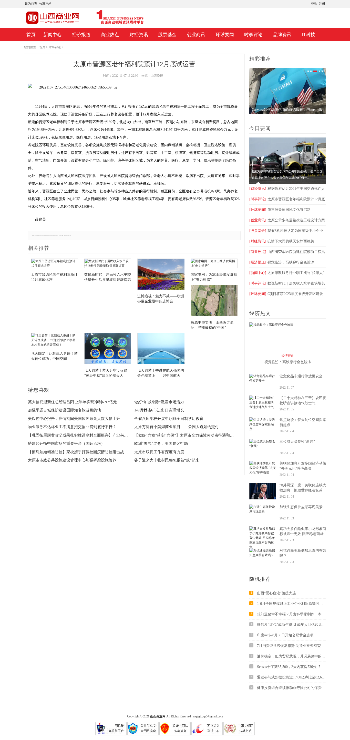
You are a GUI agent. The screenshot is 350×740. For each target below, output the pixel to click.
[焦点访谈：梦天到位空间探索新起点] (262, 429)
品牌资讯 (282, 34)
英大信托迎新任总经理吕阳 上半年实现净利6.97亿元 (72, 402)
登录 (314, 3)
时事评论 (253, 34)
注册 (322, 3)
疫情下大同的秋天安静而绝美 (281, 241)
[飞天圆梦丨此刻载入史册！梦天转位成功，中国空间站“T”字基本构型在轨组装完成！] (54, 341)
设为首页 (31, 3)
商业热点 (110, 34)
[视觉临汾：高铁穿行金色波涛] (271, 325)
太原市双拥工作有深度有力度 (159, 452)
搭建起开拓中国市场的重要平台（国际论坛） (66, 443)
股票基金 (167, 34)
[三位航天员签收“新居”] (262, 446)
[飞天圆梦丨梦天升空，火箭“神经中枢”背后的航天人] (107, 349)
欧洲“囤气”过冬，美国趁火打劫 (161, 443)
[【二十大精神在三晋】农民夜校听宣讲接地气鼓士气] (262, 407)
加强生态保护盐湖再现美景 (301, 507)
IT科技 (308, 34)
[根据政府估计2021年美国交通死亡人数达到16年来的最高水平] (287, 182)
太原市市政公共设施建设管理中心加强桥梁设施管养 (72, 460)
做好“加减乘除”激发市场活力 (159, 402)
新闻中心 (52, 34)
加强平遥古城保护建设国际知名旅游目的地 (64, 410)
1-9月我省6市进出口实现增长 (159, 410)
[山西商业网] (85, 24)
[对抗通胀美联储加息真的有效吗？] (262, 555)
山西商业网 (158, 716)
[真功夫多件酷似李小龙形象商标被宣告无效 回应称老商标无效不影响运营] (262, 547)
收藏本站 (45, 3)
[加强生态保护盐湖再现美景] (262, 511)
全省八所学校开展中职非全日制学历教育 (168, 419)
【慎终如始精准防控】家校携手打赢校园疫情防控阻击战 (76, 452)
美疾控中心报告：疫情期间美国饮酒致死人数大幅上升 (74, 419)
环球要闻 (224, 34)
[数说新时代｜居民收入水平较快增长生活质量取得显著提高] (107, 264)
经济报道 (81, 34)
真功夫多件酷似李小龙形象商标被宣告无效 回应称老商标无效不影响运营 (303, 534)
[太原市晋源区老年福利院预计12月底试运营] (54, 264)
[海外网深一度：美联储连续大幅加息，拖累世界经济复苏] (262, 498)
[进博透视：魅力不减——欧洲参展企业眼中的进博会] (160, 275)
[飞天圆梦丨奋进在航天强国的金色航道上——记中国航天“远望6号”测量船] (160, 349)
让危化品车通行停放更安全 (301, 376)
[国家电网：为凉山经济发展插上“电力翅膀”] (214, 264)
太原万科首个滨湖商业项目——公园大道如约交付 (176, 427)
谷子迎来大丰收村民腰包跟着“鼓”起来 (166, 460)
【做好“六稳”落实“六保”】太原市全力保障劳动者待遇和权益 (184, 435)
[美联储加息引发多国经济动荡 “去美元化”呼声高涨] (262, 472)
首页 (31, 34)
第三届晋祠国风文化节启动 (280, 210)
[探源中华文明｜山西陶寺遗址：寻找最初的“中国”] (214, 301)
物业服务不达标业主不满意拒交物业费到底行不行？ (72, 427)
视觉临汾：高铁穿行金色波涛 (281, 262)
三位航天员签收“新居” (297, 441)
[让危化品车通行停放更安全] (262, 380)
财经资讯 (138, 34)
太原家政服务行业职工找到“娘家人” (286, 273)
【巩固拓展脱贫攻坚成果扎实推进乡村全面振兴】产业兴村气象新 (78, 435)
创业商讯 (196, 34)
